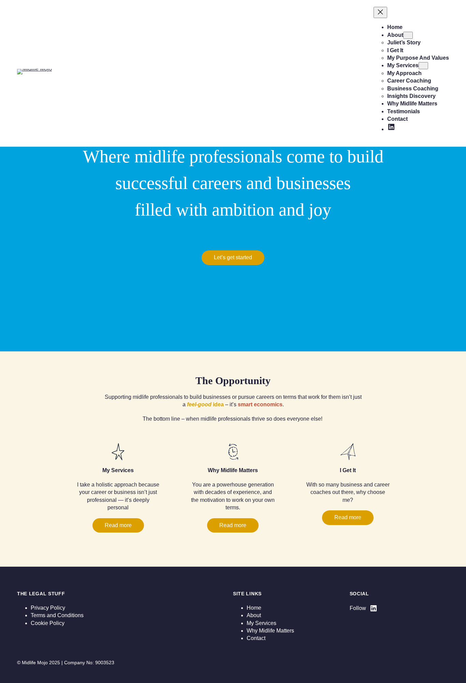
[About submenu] (408, 35)
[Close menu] (380, 12)
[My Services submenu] (423, 65)
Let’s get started (233, 257)
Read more (118, 525)
